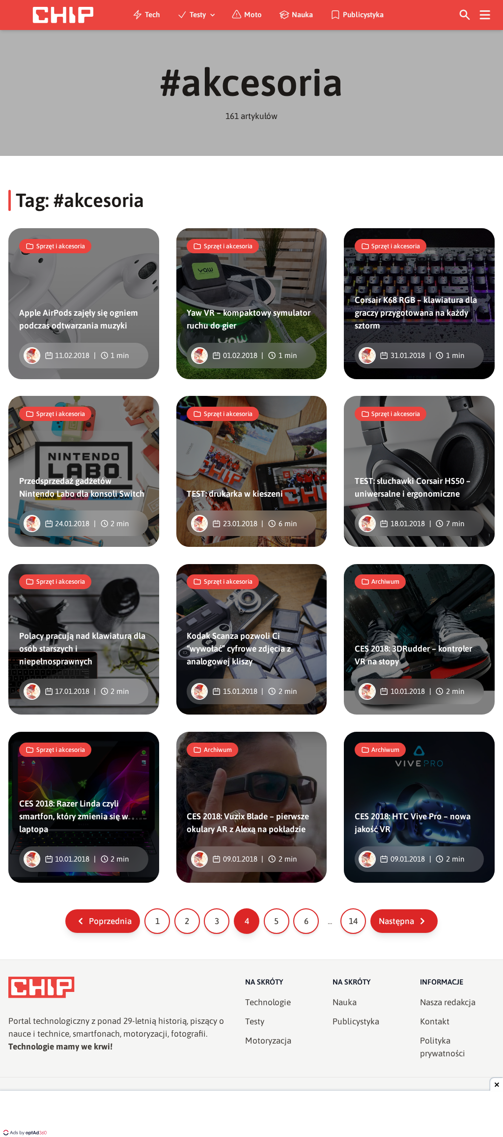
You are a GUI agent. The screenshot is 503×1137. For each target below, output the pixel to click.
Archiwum (385, 581)
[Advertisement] (251, 1115)
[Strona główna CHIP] (63, 15)
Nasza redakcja (447, 1002)
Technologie (268, 1002)
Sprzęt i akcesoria (60, 246)
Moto (253, 14)
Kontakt (434, 1021)
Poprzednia (110, 921)
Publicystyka (363, 14)
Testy (198, 14)
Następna (396, 921)
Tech (152, 14)
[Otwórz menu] (485, 15)
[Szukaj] (465, 15)
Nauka (302, 14)
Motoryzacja (268, 1041)
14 (353, 921)
